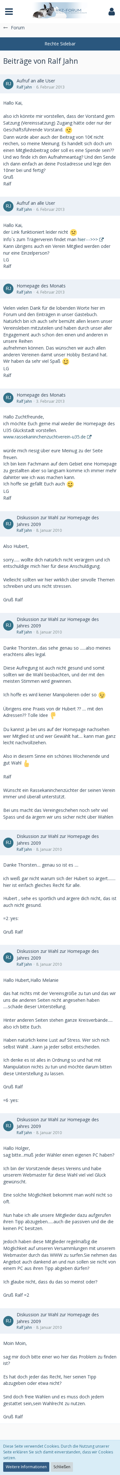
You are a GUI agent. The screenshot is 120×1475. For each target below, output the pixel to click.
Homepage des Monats (41, 286)
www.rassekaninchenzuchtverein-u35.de (44, 437)
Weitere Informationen (26, 1467)
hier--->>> (88, 239)
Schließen (61, 1467)
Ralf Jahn (24, 87)
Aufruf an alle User (36, 81)
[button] (9, 11)
